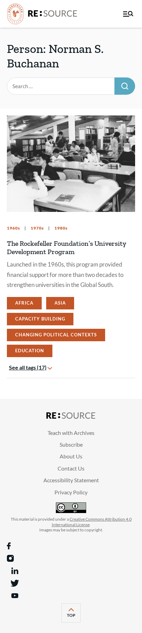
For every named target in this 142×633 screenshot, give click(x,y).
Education (29, 350)
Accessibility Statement (71, 480)
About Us (71, 456)
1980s (60, 228)
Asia (60, 303)
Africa (24, 303)
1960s (13, 228)
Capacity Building (40, 319)
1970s (37, 228)
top (74, 617)
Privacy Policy (71, 492)
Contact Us (71, 468)
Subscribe (71, 444)
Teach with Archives (71, 432)
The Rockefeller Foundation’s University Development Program (66, 247)
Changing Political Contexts (56, 334)
